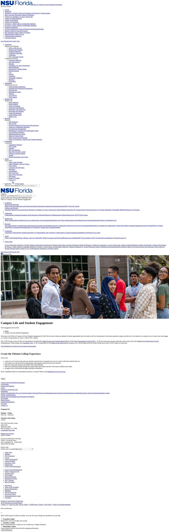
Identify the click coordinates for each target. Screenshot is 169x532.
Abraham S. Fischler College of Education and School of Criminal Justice (27, 13)
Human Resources (10, 477)
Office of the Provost (15, 48)
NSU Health (12, 146)
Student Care (13, 116)
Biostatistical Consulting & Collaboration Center (23, 131)
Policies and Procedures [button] (8, 395)
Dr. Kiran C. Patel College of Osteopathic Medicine (21, 25)
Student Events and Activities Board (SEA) (55, 341)
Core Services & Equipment (17, 129)
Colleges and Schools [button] (11, 208)
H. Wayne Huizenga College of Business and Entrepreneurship (24, 29)
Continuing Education (15, 53)
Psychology (12, 81)
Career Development (15, 113)
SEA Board (4, 398)
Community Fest (27, 343)
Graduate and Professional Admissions (20, 88)
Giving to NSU (9, 473)
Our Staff (4, 403)
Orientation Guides (104, 393)
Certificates (12, 55)
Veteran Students (75, 393)
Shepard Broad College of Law (14, 34)
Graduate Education (15, 51)
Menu (3, 379)
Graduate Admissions (11, 27)
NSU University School (16, 57)
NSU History (13, 166)
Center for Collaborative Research (19, 127)
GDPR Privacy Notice (36, 504)
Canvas (7, 10)
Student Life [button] (8, 99)
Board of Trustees (14, 178)
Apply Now (16, 41)
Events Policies (20, 396)
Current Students (10, 461)
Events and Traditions (7, 386)
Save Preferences (7, 530)
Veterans (11, 94)
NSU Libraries (9, 480)
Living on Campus (14, 106)
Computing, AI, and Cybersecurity (19, 65)
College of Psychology (12, 22)
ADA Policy (48, 504)
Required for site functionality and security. (14, 520)
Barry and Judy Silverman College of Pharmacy (19, 15)
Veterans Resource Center (13, 496)
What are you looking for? (13, 185)
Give (2, 41)
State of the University (15, 174)
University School (10, 38)
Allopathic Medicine (15, 60)
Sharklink (8, 491)
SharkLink (8, 11)
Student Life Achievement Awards (147, 341)
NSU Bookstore (10, 456)
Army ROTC (13, 95)
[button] (14, 184)
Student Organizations (7, 402)
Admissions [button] (8, 83)
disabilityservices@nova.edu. (57, 371)
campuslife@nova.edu (8, 430)
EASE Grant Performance (13, 466)
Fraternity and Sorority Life (9, 389)
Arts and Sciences (14, 62)
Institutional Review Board (17, 134)
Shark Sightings (13, 102)
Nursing (11, 74)
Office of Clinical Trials (16, 136)
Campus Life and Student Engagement (13, 382)
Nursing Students (44, 393)
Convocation (5, 384)
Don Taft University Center (17, 152)
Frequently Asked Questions (89, 393)
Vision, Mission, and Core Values (19, 164)
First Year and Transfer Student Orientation (26, 393)
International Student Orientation (60, 393)
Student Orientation (7, 393)
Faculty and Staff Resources (13, 470)
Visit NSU (8, 498)
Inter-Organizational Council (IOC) (85, 341)
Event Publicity (29, 396)
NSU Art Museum (14, 150)
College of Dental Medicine (13, 18)
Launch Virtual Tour (16, 501)
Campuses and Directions (16, 167)
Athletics (7, 454)
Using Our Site (13, 504)
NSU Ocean (12, 123)
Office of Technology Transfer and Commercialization (25, 139)
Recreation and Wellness (16, 111)
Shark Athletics (13, 104)
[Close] (1, 512)
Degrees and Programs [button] (12, 204)
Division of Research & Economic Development (24, 125)
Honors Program (14, 71)
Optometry (12, 76)
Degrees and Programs (16, 50)
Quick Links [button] (8, 242)
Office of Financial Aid (12, 471)
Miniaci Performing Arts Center (18, 157)
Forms (3, 388)
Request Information (11, 489)
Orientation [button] (4, 391)
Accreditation (13, 171)
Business (11, 64)
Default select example (8, 449)
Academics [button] (8, 44)
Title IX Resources (10, 492)
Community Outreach (15, 145)
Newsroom (12, 176)
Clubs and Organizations (16, 108)
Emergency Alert (10, 463)
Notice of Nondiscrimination (62, 504)
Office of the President (15, 162)
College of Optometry (11, 20)
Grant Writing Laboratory (16, 132)
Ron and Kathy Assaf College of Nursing (17, 32)
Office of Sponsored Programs (18, 138)
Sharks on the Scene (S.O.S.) (60, 343)
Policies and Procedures (8, 396)
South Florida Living (15, 115)
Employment (9, 465)
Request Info (8, 41)
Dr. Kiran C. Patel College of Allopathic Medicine (20, 24)
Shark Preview (5, 400)
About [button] (7, 159)
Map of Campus (10, 482)
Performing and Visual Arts (17, 109)
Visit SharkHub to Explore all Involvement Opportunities (18, 346)
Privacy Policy (23, 504)
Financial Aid (13, 90)
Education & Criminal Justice (18, 69)
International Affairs (15, 92)
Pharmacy (12, 80)
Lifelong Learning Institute (17, 153)
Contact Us (12, 180)
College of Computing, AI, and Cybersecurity (19, 17)
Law (10, 72)
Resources (12, 169)
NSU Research (13, 122)
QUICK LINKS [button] (6, 6)
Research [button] (7, 118)
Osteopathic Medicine (15, 78)
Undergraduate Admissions (13, 36)
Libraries (11, 148)
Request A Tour (5, 501)
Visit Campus (13, 97)
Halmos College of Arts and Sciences (16, 31)
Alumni (11, 155)
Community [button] (8, 141)
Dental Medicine (14, 67)
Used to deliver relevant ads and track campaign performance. (20, 527)
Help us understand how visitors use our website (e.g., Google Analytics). (23, 523)
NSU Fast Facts (13, 173)
